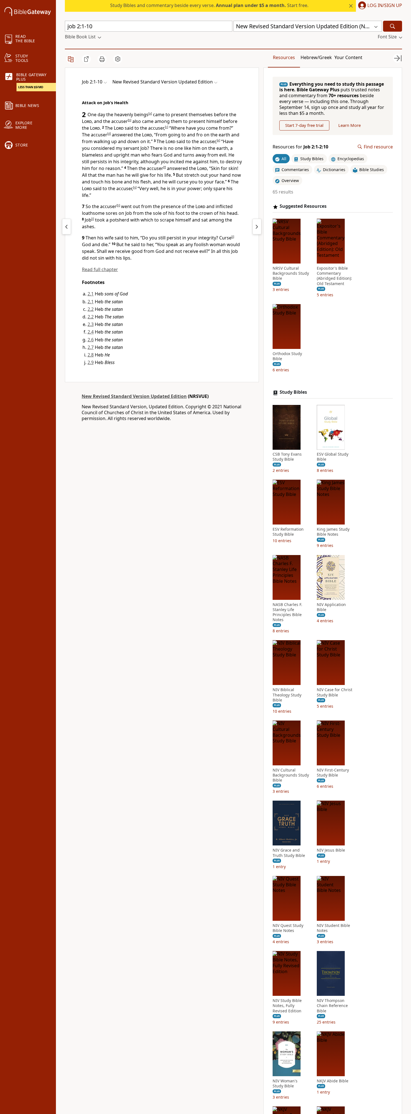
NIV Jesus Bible (331, 850)
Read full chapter (100, 269)
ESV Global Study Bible (332, 457)
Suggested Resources (303, 206)
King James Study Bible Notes (333, 532)
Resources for (300, 147)
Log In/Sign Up (384, 5)
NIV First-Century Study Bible (333, 773)
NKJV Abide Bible (332, 1080)
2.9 (91, 362)
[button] (379, 6)
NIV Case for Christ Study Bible (334, 692)
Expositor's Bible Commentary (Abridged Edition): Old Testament (334, 276)
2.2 (91, 309)
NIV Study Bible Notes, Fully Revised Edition (287, 1005)
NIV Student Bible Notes (333, 928)
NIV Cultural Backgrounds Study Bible (291, 775)
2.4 (91, 332)
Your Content (348, 57)
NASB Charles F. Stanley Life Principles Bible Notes (287, 612)
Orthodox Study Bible (287, 356)
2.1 (91, 294)
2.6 (91, 340)
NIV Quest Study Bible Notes (288, 928)
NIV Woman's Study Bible (285, 1083)
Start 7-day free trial (304, 125)
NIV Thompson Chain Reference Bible (332, 1005)
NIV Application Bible (331, 607)
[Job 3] (256, 226)
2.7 (91, 347)
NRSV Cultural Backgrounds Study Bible (291, 273)
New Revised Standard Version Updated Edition (134, 396)
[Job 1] (66, 226)
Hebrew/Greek (316, 57)
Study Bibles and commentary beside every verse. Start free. (209, 5)
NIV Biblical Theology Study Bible (287, 695)
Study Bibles (293, 392)
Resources (284, 57)
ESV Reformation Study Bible (288, 532)
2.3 (91, 324)
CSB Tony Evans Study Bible (287, 457)
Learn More (349, 125)
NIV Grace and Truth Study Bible (289, 853)
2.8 (91, 355)
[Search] (392, 26)
